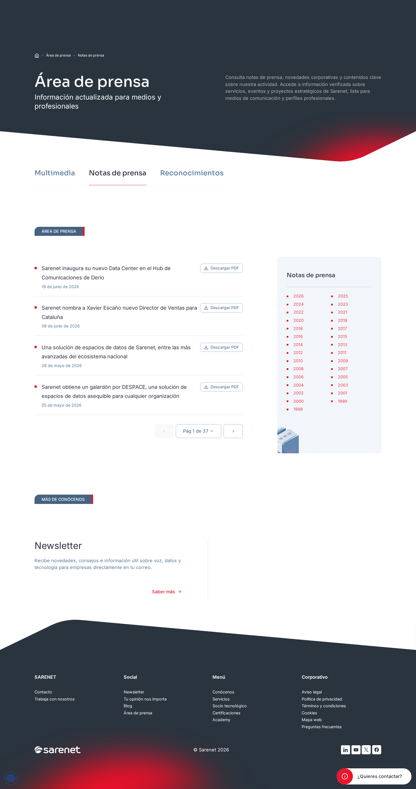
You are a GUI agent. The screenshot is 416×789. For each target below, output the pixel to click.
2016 (298, 336)
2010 (298, 361)
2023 (343, 304)
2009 (343, 361)
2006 (298, 377)
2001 (342, 393)
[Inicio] (37, 55)
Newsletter (134, 692)
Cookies (309, 713)
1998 (298, 409)
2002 (298, 393)
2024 (298, 304)
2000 (298, 401)
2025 (343, 296)
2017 (342, 328)
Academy (221, 719)
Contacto (43, 692)
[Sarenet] (58, 749)
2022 (298, 312)
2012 (298, 352)
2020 (298, 320)
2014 (298, 344)
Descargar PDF (225, 268)
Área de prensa (58, 55)
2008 (298, 369)
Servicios (221, 699)
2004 (298, 385)
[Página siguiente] (233, 431)
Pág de (195, 431)
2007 (343, 369)
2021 (342, 312)
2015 (342, 336)
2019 (342, 320)
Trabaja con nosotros (54, 699)
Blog (128, 706)
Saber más (163, 591)
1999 (342, 401)
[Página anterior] (164, 431)
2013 (342, 344)
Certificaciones (226, 713)
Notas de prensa (91, 55)
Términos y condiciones (324, 706)
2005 (343, 377)
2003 (343, 385)
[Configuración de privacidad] (10, 778)
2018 (298, 328)
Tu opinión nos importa (145, 699)
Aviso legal (312, 692)
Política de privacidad (322, 699)
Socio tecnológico (230, 706)
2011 (342, 352)
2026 (298, 296)
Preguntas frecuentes (322, 727)
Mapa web (312, 719)
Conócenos (223, 692)
